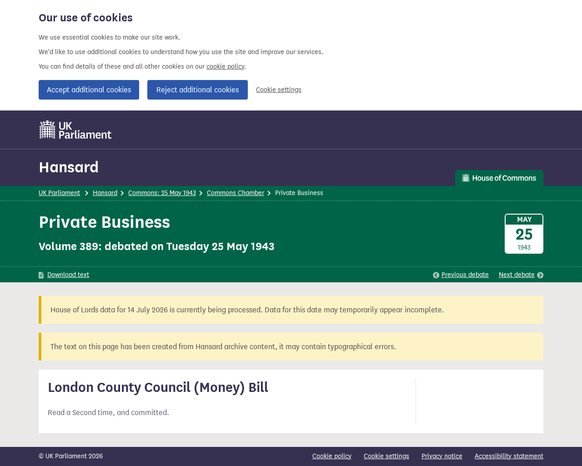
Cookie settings (278, 90)
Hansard (69, 167)
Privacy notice (441, 456)
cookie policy (225, 66)
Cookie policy (331, 456)
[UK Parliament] (76, 130)
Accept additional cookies (89, 89)
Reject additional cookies (197, 89)
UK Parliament (59, 193)
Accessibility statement (509, 456)
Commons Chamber (235, 193)
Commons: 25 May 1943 (162, 193)
